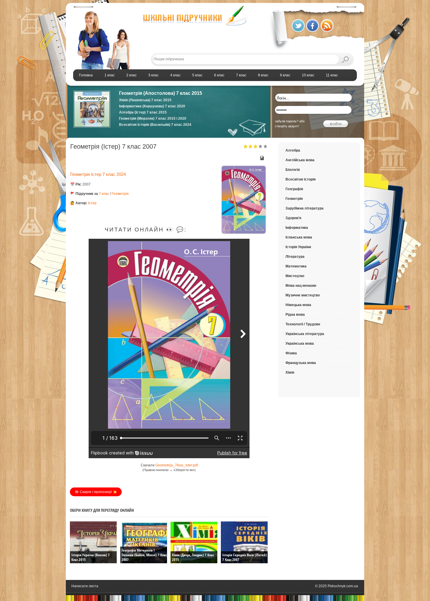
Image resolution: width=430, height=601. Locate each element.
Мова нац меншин (300, 286)
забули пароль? (286, 121)
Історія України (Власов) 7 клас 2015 (90, 557)
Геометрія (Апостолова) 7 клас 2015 (160, 93)
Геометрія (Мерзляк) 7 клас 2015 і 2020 (152, 118)
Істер (92, 203)
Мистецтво (294, 276)
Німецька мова (298, 305)
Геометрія (120, 194)
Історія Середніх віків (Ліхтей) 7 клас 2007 (244, 557)
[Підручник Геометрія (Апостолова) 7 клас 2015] (91, 126)
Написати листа (84, 586)
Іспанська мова (298, 237)
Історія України (298, 247)
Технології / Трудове (302, 324)
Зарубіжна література (304, 208)
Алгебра (292, 150)
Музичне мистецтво (302, 295)
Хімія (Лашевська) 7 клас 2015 (145, 100)
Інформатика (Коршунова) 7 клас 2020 (152, 106)
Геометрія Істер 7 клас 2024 (98, 174)
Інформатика (296, 228)
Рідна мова (295, 314)
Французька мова (300, 363)
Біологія (292, 170)
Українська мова (299, 343)
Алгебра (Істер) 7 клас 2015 (143, 112)
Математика (296, 266)
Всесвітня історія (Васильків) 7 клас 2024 (155, 125)
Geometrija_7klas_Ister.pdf (176, 465)
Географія (294, 189)
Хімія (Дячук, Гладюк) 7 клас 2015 (193, 557)
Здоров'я (293, 218)
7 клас (104, 194)
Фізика (291, 353)
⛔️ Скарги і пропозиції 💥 (96, 492)
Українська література (304, 334)
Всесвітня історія (300, 179)
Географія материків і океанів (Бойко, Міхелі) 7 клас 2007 (144, 555)
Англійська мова (299, 160)
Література (295, 257)
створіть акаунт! (287, 126)
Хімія (289, 372)
